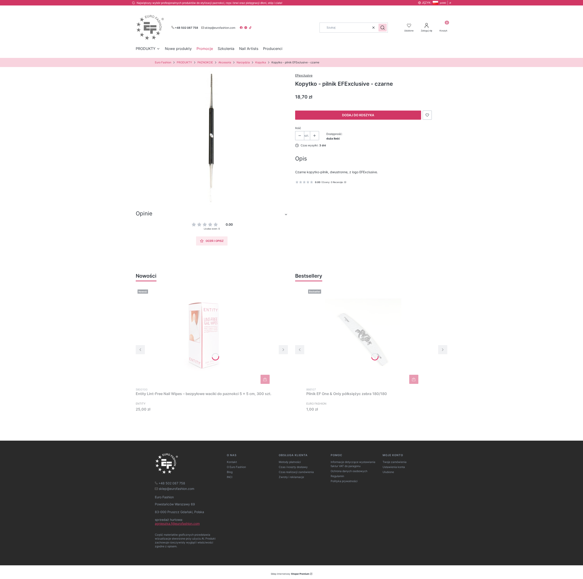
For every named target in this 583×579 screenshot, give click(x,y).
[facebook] (241, 27)
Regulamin (337, 476)
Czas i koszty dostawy (293, 467)
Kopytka (260, 62)
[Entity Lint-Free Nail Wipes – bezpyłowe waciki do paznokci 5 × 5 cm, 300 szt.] (204, 337)
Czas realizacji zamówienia (296, 472)
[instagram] (246, 27)
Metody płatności (290, 462)
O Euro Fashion (236, 467)
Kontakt (232, 462)
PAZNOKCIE (205, 62)
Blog (230, 472)
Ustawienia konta (394, 467)
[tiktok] (251, 27)
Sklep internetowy (290, 573)
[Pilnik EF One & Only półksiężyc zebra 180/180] (363, 337)
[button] (382, 27)
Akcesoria (224, 62)
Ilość (298, 128)
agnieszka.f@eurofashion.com (177, 523)
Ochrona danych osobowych (349, 471)
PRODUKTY (184, 62)
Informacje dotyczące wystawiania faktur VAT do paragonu (353, 464)
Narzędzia (243, 62)
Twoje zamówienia (395, 462)
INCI (229, 477)
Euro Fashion (163, 62)
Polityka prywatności (344, 481)
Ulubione (388, 472)
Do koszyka (265, 379)
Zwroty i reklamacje (291, 477)
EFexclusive (303, 75)
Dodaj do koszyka (358, 115)
